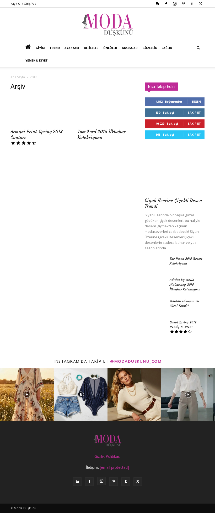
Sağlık (167, 48)
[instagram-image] (27, 394)
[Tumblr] (192, 3)
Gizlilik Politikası (107, 456)
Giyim (40, 48)
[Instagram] (175, 3)
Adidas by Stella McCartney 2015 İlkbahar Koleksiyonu (185, 284)
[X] (201, 3)
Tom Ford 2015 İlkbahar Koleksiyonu (102, 134)
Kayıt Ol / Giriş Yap (23, 3)
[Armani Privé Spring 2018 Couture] (40, 110)
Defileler (91, 48)
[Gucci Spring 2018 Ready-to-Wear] (155, 327)
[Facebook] (166, 3)
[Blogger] (157, 3)
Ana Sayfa (17, 77)
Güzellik (149, 48)
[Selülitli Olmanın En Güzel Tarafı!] (155, 306)
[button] (198, 48)
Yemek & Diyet (36, 60)
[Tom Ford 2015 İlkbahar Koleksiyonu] (107, 110)
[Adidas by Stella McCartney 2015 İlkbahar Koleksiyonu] (155, 285)
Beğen (196, 101)
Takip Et (194, 112)
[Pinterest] (183, 3)
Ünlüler (110, 48)
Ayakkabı (71, 48)
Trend (55, 48)
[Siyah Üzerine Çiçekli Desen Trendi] (175, 172)
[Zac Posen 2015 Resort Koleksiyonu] (155, 263)
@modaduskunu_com (136, 361)
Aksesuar (130, 48)
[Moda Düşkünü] (107, 25)
